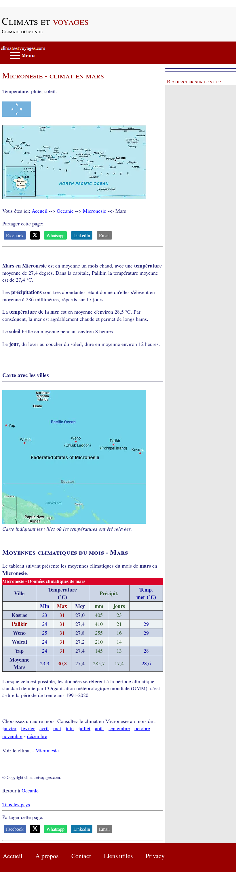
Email (104, 235)
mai (57, 728)
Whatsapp (55, 235)
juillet (84, 728)
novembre (12, 735)
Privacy (155, 856)
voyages (45, 21)
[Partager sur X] (35, 235)
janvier (9, 728)
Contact (81, 856)
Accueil (39, 210)
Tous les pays (16, 804)
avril (44, 728)
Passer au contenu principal (28, 3)
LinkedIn (81, 235)
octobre (142, 728)
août (99, 728)
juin (70, 728)
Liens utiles (118, 856)
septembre (119, 728)
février (28, 728)
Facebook (15, 235)
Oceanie (65, 210)
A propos (46, 856)
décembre (37, 735)
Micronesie (94, 210)
